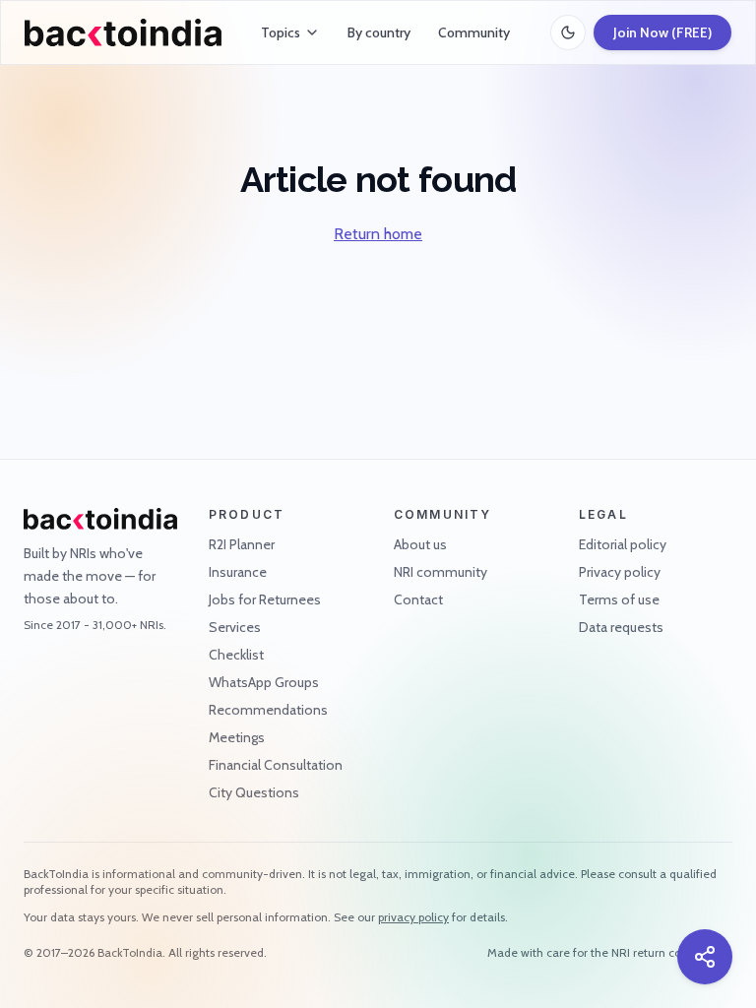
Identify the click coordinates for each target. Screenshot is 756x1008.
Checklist (236, 654)
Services (235, 627)
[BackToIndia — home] (123, 32)
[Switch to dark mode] (568, 32)
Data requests (621, 627)
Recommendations (268, 710)
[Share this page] (704, 956)
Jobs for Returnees (265, 599)
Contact (418, 599)
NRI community (440, 572)
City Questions (254, 792)
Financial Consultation (276, 765)
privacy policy (413, 917)
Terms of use (619, 599)
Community (474, 32)
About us (420, 544)
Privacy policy (620, 572)
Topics (280, 32)
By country (378, 32)
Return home (378, 233)
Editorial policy (622, 544)
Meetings (237, 737)
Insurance (238, 572)
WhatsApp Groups (264, 682)
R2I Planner (242, 544)
